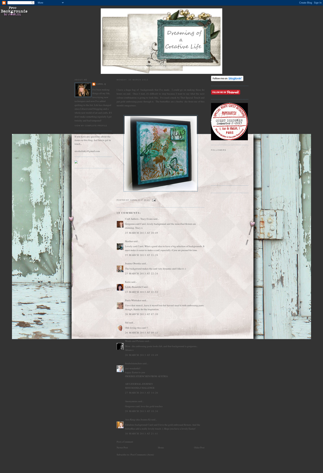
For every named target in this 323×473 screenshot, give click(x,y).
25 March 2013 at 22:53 (141, 292)
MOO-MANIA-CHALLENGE (140, 387)
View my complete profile (91, 126)
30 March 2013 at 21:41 (141, 433)
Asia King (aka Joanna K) (138, 419)
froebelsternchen (133, 363)
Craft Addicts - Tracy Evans (139, 218)
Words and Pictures (134, 341)
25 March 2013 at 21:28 (141, 255)
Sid (126, 322)
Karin (128, 282)
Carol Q (101, 84)
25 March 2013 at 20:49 (141, 232)
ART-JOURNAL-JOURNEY (139, 384)
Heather (129, 241)
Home (161, 447)
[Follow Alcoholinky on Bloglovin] (227, 80)
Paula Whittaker (133, 300)
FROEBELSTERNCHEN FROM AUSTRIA (146, 376)
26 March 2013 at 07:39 (141, 314)
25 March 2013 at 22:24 (141, 273)
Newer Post (122, 447)
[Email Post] (154, 200)
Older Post (199, 447)
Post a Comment (125, 441)
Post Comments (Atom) (142, 454)
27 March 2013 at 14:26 (141, 392)
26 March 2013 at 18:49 (141, 355)
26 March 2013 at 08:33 (141, 332)
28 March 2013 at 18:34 (141, 411)
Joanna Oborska (133, 263)
